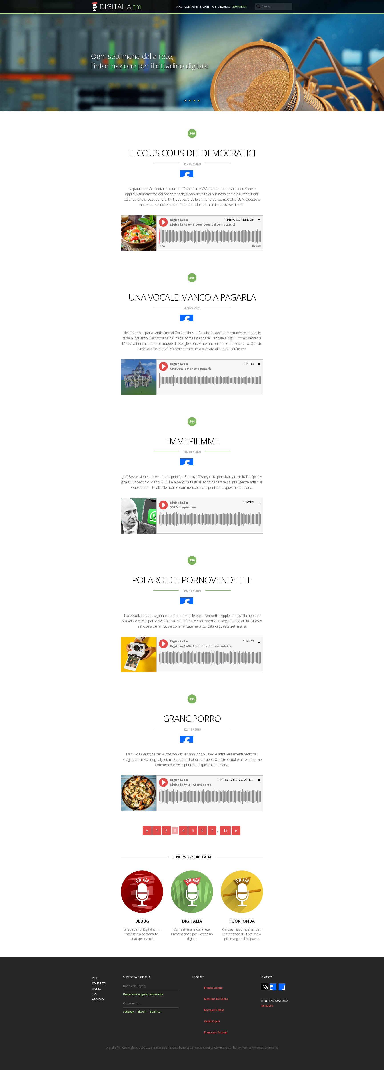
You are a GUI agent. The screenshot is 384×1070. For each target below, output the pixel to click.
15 (225, 830)
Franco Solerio (213, 988)
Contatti (191, 6)
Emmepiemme (192, 441)
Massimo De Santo (216, 999)
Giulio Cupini (212, 1021)
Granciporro (192, 718)
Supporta (239, 6)
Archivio (224, 6)
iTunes (204, 6)
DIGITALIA (121, 6)
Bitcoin (142, 1011)
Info (179, 6)
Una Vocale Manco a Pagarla (192, 297)
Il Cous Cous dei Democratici (192, 153)
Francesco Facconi (215, 1032)
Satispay (128, 1011)
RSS (214, 6)
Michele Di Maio (214, 1010)
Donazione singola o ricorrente (143, 994)
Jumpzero (267, 1005)
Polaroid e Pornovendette (192, 580)
